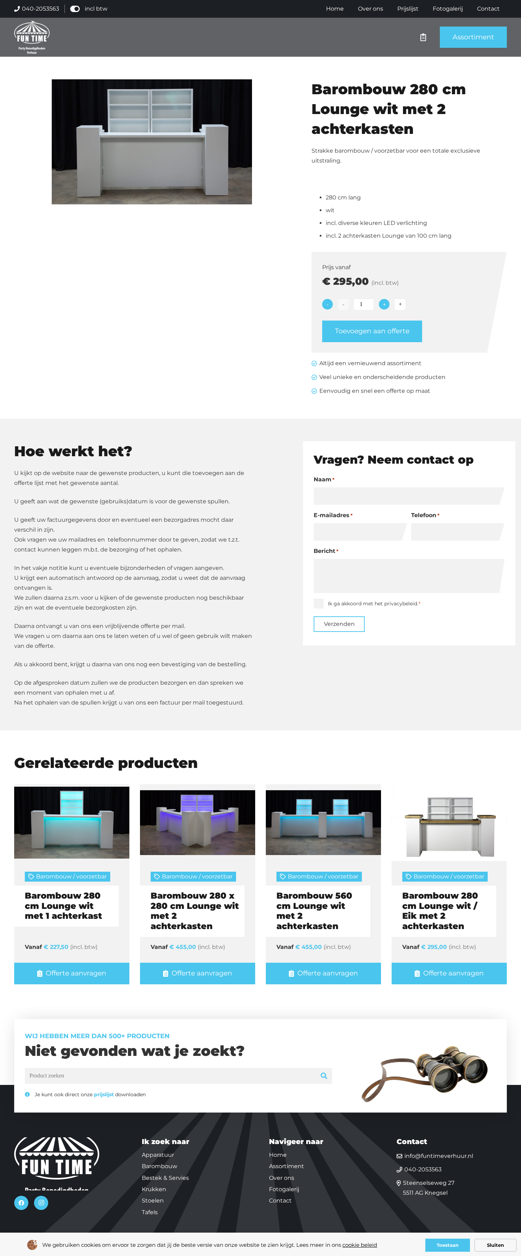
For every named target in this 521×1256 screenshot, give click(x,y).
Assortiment (286, 1166)
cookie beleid (359, 1244)
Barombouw (159, 1166)
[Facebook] (21, 1203)
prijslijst (104, 1094)
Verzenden (339, 624)
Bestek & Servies (165, 1178)
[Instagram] (41, 1203)
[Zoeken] (324, 1076)
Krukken (154, 1189)
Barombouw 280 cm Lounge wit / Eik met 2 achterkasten (440, 910)
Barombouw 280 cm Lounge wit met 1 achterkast (63, 905)
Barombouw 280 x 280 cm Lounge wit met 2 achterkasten (195, 910)
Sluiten (495, 1245)
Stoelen (153, 1200)
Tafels (150, 1212)
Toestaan (448, 1245)
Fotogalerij (284, 1189)
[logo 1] (32, 37)
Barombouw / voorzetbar (71, 876)
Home (278, 1155)
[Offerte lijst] (423, 37)
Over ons (281, 1178)
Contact (280, 1200)
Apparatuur (158, 1155)
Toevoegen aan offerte (372, 331)
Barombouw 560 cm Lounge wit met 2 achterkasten (314, 910)
